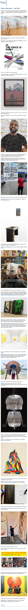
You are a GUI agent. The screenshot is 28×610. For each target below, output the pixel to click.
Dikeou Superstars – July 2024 (10, 8)
